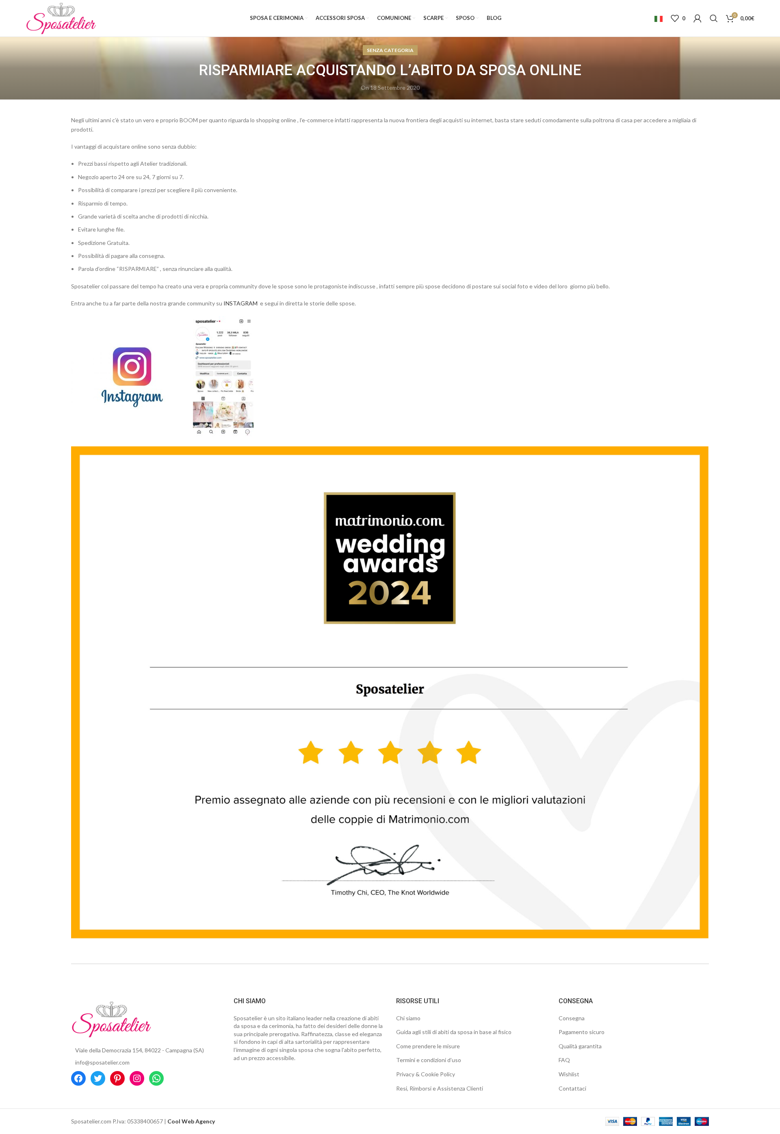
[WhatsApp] (156, 1078)
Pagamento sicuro (581, 1031)
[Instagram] (137, 1078)
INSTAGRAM (240, 303)
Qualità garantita (580, 1046)
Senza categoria (390, 50)
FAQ (564, 1059)
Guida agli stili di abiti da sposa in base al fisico (453, 1031)
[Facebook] (78, 1078)
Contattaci (572, 1088)
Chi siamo (408, 1018)
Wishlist (569, 1074)
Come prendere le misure (428, 1046)
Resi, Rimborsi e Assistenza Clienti (439, 1088)
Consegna (572, 1018)
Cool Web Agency (191, 1121)
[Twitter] (98, 1078)
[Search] (714, 18)
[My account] (697, 18)
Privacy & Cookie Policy (425, 1074)
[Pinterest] (117, 1078)
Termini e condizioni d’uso (428, 1059)
